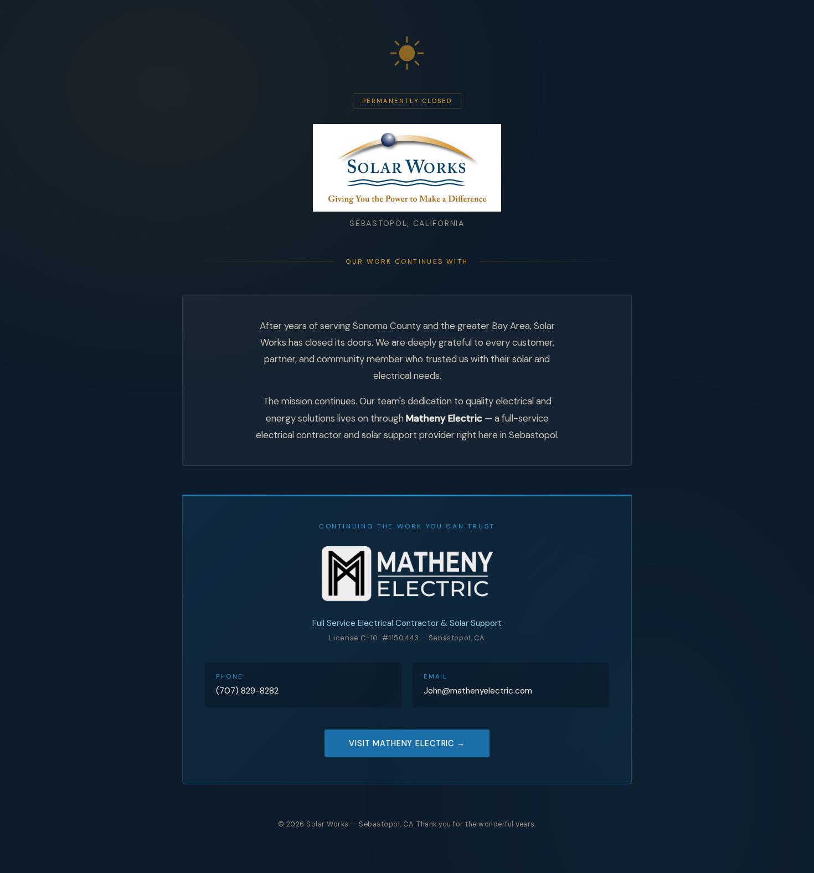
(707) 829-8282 (247, 690)
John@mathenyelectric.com (478, 690)
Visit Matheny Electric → (407, 743)
